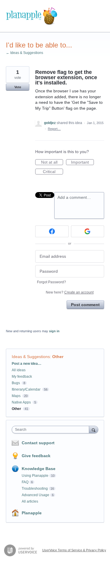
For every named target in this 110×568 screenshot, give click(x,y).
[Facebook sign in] (52, 231)
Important (82, 162)
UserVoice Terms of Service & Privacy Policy (74, 550)
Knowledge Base (38, 468)
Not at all (52, 162)
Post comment (85, 304)
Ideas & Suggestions (31, 356)
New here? (70, 292)
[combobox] (52, 430)
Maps (16, 396)
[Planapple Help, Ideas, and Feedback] (31, 16)
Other (57, 356)
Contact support (38, 443)
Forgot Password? (51, 282)
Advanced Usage (35, 495)
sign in (54, 331)
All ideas (19, 370)
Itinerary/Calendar (26, 389)
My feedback (22, 376)
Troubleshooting (35, 488)
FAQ (25, 482)
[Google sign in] (87, 231)
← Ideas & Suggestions (24, 53)
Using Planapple (35, 476)
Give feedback (36, 455)
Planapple (32, 513)
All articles (30, 501)
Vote (17, 87)
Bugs (16, 383)
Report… (54, 128)
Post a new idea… (26, 364)
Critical (53, 171)
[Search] (93, 429)
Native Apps (21, 402)
